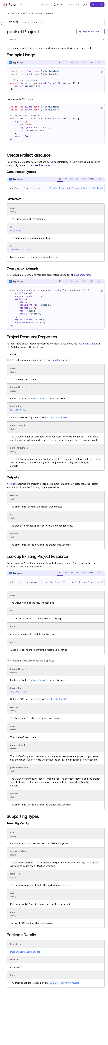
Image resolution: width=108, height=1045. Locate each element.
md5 (12, 893)
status (13, 912)
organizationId (17, 425)
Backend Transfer (38, 398)
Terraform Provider (64, 982)
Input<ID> (61, 582)
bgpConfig (15, 406)
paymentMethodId (19, 448)
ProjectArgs (57, 188)
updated (14, 533)
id (11, 514)
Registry (10, 13)
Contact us (72, 4)
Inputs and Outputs (88, 343)
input (55, 360)
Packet (31, 13)
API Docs (40, 13)
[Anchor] (41, 31)
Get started (97, 4)
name (13, 368)
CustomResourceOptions (88, 188)
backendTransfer (19, 387)
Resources (44, 165)
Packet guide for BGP (55, 417)
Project (49, 13)
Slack (47, 4)
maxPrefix (15, 874)
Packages (20, 13)
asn (12, 832)
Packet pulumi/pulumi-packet (25, 951)
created (14, 495)
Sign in (84, 4)
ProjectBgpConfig (18, 410)
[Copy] (102, 72)
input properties (82, 274)
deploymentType (18, 851)
